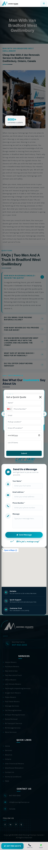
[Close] (40, 397)
